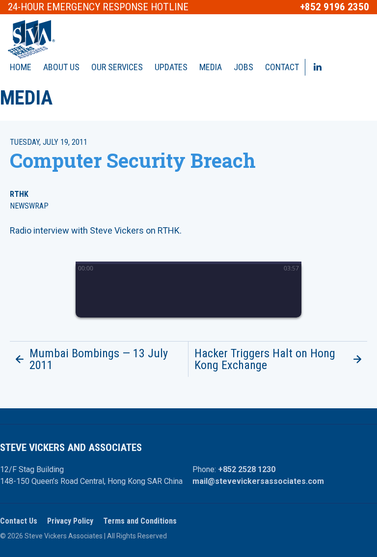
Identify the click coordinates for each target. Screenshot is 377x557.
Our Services (117, 67)
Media (210, 67)
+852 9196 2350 (334, 7)
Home (20, 67)
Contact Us (18, 521)
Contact (282, 67)
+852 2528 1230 (246, 469)
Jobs (243, 67)
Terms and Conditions (140, 521)
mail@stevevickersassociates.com (258, 481)
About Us (61, 67)
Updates (171, 67)
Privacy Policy (70, 521)
